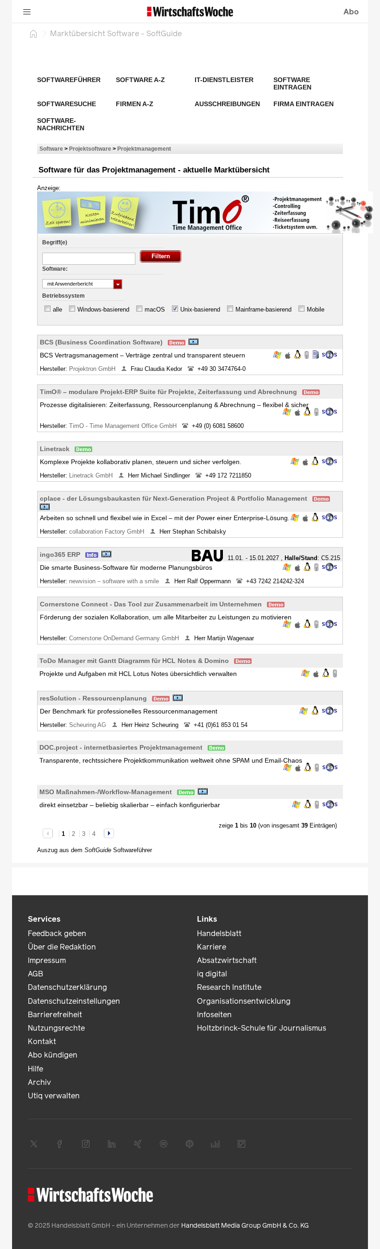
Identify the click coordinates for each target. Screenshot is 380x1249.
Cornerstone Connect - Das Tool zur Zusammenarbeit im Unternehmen (151, 604)
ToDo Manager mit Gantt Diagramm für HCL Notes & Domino (134, 660)
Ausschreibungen (227, 104)
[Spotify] (163, 1143)
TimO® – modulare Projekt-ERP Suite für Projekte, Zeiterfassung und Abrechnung (168, 391)
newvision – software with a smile (115, 581)
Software (51, 149)
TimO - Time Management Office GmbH (123, 425)
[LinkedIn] (111, 1143)
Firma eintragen (303, 104)
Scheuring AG (88, 724)
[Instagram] (85, 1143)
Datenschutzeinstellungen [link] (74, 1001)
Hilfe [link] (35, 1069)
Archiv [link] (39, 1082)
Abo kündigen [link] (52, 1055)
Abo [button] (351, 11)
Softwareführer (69, 79)
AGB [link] (35, 974)
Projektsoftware (90, 149)
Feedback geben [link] (57, 933)
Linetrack (55, 448)
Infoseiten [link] (214, 1014)
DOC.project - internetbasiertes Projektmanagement (121, 747)
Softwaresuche (66, 104)
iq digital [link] (212, 974)
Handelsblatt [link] (219, 933)
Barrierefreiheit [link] (55, 1014)
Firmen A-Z (134, 104)
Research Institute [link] (229, 987)
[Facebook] (59, 1143)
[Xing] (137, 1143)
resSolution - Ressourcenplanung (93, 698)
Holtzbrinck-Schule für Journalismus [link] (261, 1028)
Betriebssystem (63, 296)
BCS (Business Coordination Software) (101, 342)
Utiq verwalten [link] (54, 1095)
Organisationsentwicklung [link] (244, 1001)
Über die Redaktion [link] (62, 947)
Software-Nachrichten (60, 124)
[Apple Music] (189, 1143)
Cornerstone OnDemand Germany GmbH (125, 638)
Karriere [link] (211, 947)
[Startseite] (33, 33)
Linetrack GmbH (91, 475)
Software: (55, 269)
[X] (33, 1143)
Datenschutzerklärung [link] (67, 987)
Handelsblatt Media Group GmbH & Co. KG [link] (245, 1225)
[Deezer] (215, 1143)
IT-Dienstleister (224, 79)
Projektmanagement (144, 149)
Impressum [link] (47, 960)
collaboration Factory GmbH (107, 531)
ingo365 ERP (60, 554)
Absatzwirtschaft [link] (227, 960)
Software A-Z (140, 79)
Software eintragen (292, 83)
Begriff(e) (54, 242)
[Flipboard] (241, 1143)
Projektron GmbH (93, 368)
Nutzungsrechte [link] (56, 1028)
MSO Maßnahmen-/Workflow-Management (105, 792)
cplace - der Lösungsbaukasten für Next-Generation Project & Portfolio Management (173, 498)
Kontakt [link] (42, 1041)
